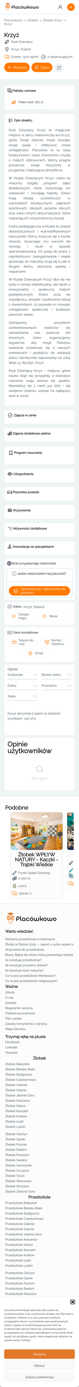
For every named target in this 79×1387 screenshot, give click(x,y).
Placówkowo (13, 20)
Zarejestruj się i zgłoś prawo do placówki (43, 591)
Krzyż (8, 24)
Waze (53, 616)
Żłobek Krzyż (52, 20)
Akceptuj (39, 1354)
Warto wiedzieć (19, 931)
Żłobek (33, 20)
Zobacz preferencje (39, 1377)
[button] (73, 1302)
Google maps (23, 616)
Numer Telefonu (57, 642)
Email (39, 653)
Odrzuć (39, 1366)
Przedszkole (39, 1197)
